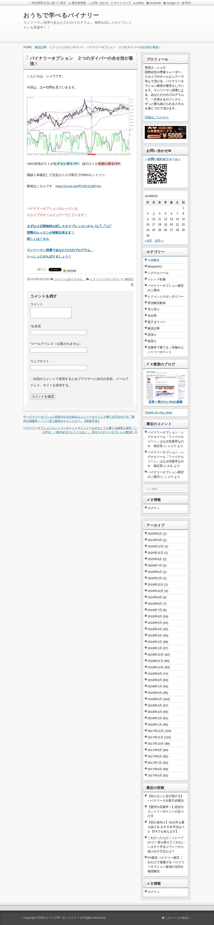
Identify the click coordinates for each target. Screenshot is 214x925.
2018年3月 (155, 712)
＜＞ (163, 159)
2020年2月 (155, 578)
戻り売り (154, 309)
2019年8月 (155, 603)
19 (165, 224)
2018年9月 (155, 673)
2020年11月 (155, 552)
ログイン (154, 508)
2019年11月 (155, 584)
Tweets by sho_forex (158, 412)
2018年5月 (155, 699)
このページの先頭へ (177, 917)
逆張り (152, 334)
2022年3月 (155, 540)
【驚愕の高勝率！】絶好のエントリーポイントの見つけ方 (166, 811)
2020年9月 (155, 559)
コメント (36, 304)
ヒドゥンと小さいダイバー (107, 279)
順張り (152, 341)
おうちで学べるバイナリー (61, 15)
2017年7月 (155, 762)
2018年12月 (156, 654)
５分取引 (154, 260)
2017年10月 (156, 743)
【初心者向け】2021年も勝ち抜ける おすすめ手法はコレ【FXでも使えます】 (166, 827)
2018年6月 (155, 692)
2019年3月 (155, 635)
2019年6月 (155, 616)
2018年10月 (156, 667)
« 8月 (148, 240)
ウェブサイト (39, 361)
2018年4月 (155, 705)
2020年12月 (156, 546)
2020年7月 (155, 565)
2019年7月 (155, 610)
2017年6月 (155, 769)
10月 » (158, 240)
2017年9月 (155, 750)
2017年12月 (156, 731)
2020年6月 (155, 572)
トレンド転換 (157, 279)
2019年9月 (155, 597)
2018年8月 (155, 680)
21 (177, 224)
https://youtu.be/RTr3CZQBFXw (78, 186)
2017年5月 (155, 775)
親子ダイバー (157, 322)
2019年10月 (156, 591)
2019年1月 (155, 648)
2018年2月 (155, 718)
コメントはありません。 (69, 279)
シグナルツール (158, 273)
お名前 (35, 326)
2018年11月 (155, 661)
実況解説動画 (157, 303)
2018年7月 (155, 686)
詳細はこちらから (157, 117)
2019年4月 (155, 629)
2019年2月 (155, 642)
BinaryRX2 (155, 266)
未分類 (152, 315)
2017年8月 (155, 756)
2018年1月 (155, 724)
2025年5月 (155, 533)
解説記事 (154, 328)
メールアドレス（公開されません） (56, 343)
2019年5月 (155, 622)
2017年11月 (155, 737)
